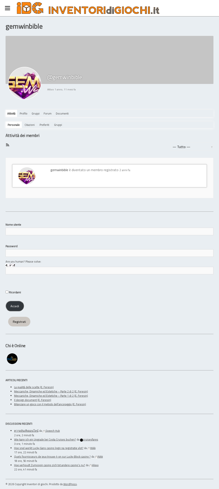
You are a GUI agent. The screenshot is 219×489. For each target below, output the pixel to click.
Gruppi (36, 113)
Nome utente (13, 224)
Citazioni (30, 125)
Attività (11, 113)
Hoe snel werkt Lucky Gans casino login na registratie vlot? (48, 448)
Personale (14, 125)
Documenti (62, 113)
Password (12, 246)
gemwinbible (59, 169)
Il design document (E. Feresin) (32, 400)
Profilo (23, 113)
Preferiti (44, 125)
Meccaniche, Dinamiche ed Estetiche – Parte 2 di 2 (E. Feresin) (51, 391)
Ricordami (14, 292)
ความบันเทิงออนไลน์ (26, 431)
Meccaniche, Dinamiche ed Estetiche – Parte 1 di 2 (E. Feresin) (51, 396)
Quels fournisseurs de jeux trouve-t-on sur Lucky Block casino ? (52, 456)
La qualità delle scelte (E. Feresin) (34, 387)
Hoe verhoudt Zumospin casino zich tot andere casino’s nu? (49, 465)
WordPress (70, 484)
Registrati (19, 321)
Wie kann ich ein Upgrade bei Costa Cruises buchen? (45, 439)
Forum (48, 113)
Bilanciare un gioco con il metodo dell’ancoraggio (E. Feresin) (50, 404)
